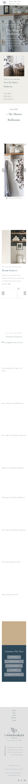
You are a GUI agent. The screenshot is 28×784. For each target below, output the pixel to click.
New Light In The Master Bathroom (14, 435)
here (9, 284)
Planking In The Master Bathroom (13, 497)
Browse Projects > (8, 99)
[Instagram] (24, 780)
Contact (18, 4)
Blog (15, 1)
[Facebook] (18, 780)
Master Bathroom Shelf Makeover (13, 403)
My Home (11, 4)
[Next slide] (25, 170)
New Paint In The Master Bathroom (14, 530)
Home (10, 1)
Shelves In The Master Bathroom (13, 468)
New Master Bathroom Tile (11, 562)
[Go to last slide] (3, 170)
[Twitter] (21, 780)
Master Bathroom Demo (10, 595)
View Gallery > (8, 93)
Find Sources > (8, 96)
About (19, 1)
